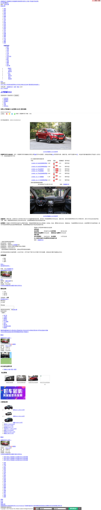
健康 (5, 16)
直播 (2, 502)
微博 (5, 496)
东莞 (15, 86)
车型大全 (9, 56)
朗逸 (5, 433)
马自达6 (25, 330)
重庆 (30, 84)
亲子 (5, 18)
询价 (8, 64)
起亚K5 (21, 330)
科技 (5, 24)
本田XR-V (6, 428)
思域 (18, 330)
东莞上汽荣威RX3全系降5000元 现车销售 (17, 456)
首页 (5, 462)
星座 (5, 42)
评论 (5, 467)
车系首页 (6, 98)
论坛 (5, 38)
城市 (5, 492)
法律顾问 (47, 505)
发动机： (3, 348)
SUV (9, 73)
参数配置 (6, 99)
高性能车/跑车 (7, 326)
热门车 (5, 315)
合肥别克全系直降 (33, 382)
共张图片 (12, 344)
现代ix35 (15, 409)
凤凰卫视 (3, 6)
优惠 (8, 61)
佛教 (5, 41)
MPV (9, 74)
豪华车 (10, 71)
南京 (23, 84)
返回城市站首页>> (5, 265)
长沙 (16, 84)
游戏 (5, 490)
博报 (5, 495)
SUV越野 (6, 321)
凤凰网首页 (4, 1)
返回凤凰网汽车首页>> (7, 270)
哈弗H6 (6, 427)
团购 (8, 62)
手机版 (31, 1)
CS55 (5, 425)
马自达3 (3, 331)
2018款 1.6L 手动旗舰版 (37, 170)
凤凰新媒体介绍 (5, 505)
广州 (6, 84)
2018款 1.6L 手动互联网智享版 (39, 173)
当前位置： (4, 86)
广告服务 (26, 505)
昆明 (13, 84)
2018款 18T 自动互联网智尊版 (39, 166)
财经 (5, 10)
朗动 (6, 331)
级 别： (3, 347)
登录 (5, 4)
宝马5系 (29, 330)
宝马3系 (11, 330)
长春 (11, 84)
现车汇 (25, 1)
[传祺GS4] (8, 416)
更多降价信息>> (5, 299)
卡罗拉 (39, 330)
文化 (5, 30)
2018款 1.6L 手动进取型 (37, 169)
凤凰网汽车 (10, 1)
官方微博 (3, 2)
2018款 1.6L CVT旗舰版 (37, 176)
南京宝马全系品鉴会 (45, 383)
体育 (5, 13)
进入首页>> (8, 337)
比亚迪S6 (9, 331)
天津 (18, 84)
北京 (2, 81)
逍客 (5, 430)
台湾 (5, 465)
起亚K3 (15, 330)
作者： (2, 268)
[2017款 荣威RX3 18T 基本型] (50, 149)
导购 (8, 48)
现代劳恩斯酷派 (16, 331)
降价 (18, 86)
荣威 (35, 154)
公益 (5, 39)
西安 (32, 84)
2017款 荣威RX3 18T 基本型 (50, 151)
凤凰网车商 (16, 1)
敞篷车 (10, 78)
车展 (28, 1)
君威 (4, 330)
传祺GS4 (15, 416)
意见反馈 (52, 505)
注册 (8, 4)
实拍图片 (6, 101)
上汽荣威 (4, 92)
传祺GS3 (6, 431)
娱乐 (5, 11)
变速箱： (3, 284)
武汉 (25, 84)
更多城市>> (37, 84)
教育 (5, 28)
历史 (5, 32)
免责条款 (42, 505)
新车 (8, 47)
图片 (8, 59)
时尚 (5, 14)
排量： (2, 282)
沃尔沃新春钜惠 (21, 382)
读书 (5, 27)
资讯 (5, 8)
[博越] (8, 422)
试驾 (8, 50)
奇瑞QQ (22, 331)
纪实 (2, 501)
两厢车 (9, 68)
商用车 (21, 1)
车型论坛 (6, 106)
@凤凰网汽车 (9, 268)
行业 (8, 53)
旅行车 (10, 75)
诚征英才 (31, 505)
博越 (14, 422)
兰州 (21, 84)
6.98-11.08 (7, 345)
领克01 (6, 424)
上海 (4, 84)
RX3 (10, 92)
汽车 (5, 19)
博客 (5, 36)
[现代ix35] (8, 409)
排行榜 (8, 65)
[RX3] (6, 278)
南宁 (28, 84)
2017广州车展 (4, 88)
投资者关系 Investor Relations (16, 505)
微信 (7, 2)
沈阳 (9, 84)
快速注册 (14, 309)
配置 (15, 369)
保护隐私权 (37, 505)
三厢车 (10, 70)
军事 (5, 33)
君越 (47, 330)
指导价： (3, 345)
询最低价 (3, 337)
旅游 (5, 25)
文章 (5, 104)
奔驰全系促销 (9, 382)
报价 (8, 58)
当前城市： (4, 297)
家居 (5, 22)
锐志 (32, 330)
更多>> (2, 264)
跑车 (9, 77)
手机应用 (35, 1)
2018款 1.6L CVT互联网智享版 (39, 180)
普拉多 (35, 330)
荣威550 (26, 331)
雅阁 (2, 330)
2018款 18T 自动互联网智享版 (39, 163)
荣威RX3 (6, 369)
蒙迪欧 (7, 330)
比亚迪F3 (43, 330)
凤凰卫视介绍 (58, 505)
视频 (5, 35)
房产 (5, 21)
